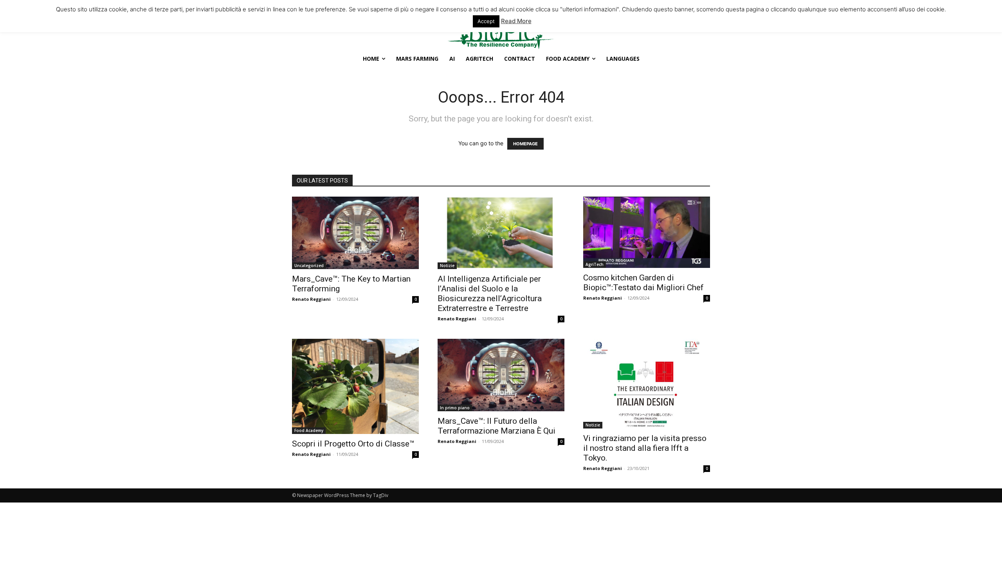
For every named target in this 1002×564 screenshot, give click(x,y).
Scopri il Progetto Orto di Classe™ (353, 443)
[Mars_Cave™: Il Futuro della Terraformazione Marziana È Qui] (501, 375)
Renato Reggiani (311, 299)
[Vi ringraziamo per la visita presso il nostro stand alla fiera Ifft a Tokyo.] (646, 383)
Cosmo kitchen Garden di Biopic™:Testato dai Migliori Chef (643, 282)
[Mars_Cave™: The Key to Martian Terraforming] (355, 233)
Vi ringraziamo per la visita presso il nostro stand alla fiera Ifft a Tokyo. (644, 448)
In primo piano (455, 407)
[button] (362, 7)
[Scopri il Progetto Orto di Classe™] (355, 386)
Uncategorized (309, 265)
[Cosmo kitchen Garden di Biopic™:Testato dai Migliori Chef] (646, 232)
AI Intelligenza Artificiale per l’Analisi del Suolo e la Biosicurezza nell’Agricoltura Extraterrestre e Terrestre (490, 293)
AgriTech (595, 264)
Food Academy (308, 430)
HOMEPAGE (525, 143)
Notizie (447, 265)
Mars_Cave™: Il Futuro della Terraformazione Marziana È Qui (496, 426)
